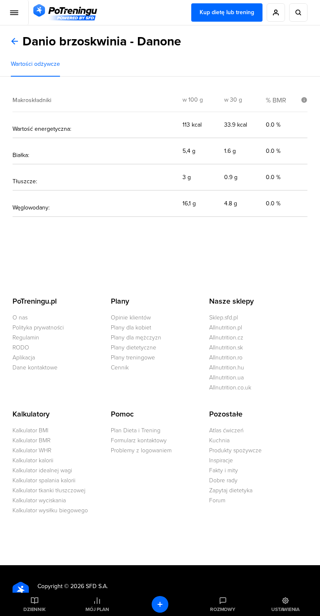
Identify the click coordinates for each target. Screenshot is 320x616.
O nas (20, 317)
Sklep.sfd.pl (223, 317)
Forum (217, 500)
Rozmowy (222, 609)
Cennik (120, 367)
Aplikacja (23, 357)
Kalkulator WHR (31, 450)
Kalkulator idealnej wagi (42, 470)
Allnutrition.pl (225, 327)
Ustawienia (285, 609)
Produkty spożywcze (235, 450)
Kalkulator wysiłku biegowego (50, 510)
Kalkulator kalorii (32, 460)
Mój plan (97, 609)
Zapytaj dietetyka (230, 490)
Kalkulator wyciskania (39, 500)
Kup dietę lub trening (227, 12)
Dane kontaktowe (35, 367)
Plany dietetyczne (133, 347)
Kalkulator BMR (31, 440)
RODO (20, 347)
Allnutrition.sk (226, 347)
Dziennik (34, 609)
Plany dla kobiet (131, 327)
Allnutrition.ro (225, 357)
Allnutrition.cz (226, 337)
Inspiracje (221, 460)
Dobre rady (223, 480)
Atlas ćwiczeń (226, 430)
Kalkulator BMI (30, 430)
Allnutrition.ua (226, 377)
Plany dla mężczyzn (136, 337)
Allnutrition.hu (226, 367)
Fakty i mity (223, 470)
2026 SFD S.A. (89, 586)
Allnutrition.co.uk (230, 387)
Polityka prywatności (38, 327)
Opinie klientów (131, 317)
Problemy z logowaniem (141, 450)
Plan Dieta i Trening (135, 430)
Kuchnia (219, 440)
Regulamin (25, 337)
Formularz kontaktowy (139, 440)
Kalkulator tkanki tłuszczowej (48, 490)
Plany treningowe (133, 357)
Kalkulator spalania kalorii (43, 480)
